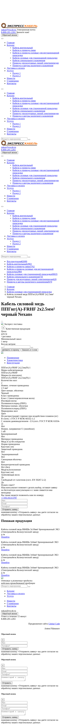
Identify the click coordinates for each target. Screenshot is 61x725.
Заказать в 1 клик (29, 350)
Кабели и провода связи (24, 50)
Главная (10, 42)
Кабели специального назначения (28, 60)
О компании (13, 81)
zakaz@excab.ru (9, 29)
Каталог (11, 45)
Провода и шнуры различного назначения (32, 65)
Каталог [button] (11, 95)
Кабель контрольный (22, 47)
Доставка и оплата (16, 68)
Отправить (6, 683)
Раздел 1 (16, 73)
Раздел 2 (16, 76)
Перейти (5, 537)
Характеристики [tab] (15, 360)
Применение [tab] (13, 357)
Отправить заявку (10, 509)
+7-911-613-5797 (9, 498)
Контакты (11, 83)
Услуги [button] (10, 121)
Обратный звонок (9, 35)
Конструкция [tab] (13, 363)
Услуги (10, 70)
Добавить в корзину (10, 350)
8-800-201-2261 (8, 32)
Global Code (54, 624)
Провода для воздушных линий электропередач (35, 63)
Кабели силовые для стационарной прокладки (34, 58)
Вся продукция (17, 261)
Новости (11, 78)
